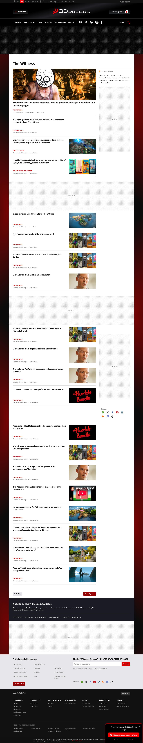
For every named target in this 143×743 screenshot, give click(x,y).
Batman (127, 80)
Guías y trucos (29, 22)
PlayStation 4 (18, 130)
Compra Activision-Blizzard (60, 677)
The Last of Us (18, 150)
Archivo (18, 594)
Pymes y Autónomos (123, 706)
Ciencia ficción (103, 75)
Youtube (117, 412)
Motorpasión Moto (88, 706)
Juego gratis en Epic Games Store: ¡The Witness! (34, 214)
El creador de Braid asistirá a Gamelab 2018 (31, 275)
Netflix (113, 75)
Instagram (122, 412)
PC (54, 664)
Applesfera (17, 709)
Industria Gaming (19, 668)
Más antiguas (89, 594)
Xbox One (37, 668)
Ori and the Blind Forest (22, 171)
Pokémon (116, 78)
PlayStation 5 (29, 617)
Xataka (16, 703)
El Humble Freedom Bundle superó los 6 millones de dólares (38, 389)
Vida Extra (34, 706)
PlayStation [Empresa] (21, 676)
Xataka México (18, 728)
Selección (48, 22)
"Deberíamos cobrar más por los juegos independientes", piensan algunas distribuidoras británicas (37, 528)
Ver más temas (19, 684)
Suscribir (126, 664)
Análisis (18, 22)
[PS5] (86, 22)
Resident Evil (105, 83)
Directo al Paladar (70, 703)
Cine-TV (71, 22)
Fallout (120, 75)
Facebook (112, 412)
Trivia (40, 22)
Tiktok (112, 416)
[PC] (80, 22)
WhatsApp (103, 412)
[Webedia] (19, 693)
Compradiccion (104, 709)
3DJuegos (71, 11)
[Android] (102, 22)
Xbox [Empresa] (76, 617)
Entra (113, 12)
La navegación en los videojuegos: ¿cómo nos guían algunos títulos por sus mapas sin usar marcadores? (38, 141)
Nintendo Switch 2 (105, 78)
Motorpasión (86, 703)
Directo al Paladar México (70, 729)
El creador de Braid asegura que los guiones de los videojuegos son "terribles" (34, 467)
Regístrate (120, 12)
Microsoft (66, 617)
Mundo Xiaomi (18, 715)
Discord (107, 416)
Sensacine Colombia (54, 731)
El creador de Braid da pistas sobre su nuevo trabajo (35, 348)
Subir (124, 693)
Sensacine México (53, 728)
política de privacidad (100, 668)
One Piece (111, 80)
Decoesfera (103, 706)
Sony (35, 676)
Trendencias (103, 703)
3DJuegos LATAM (36, 728)
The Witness (18, 110)
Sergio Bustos (29, 112)
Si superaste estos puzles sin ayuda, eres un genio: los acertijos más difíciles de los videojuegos (54, 104)
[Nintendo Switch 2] (97, 22)
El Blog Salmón (121, 703)
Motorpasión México (88, 728)
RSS (103, 416)
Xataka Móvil (17, 706)
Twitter (107, 412)
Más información (77, 741)
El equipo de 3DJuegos (20, 132)
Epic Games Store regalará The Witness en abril (33, 234)
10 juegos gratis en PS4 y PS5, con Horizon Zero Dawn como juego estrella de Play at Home (38, 120)
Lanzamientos (60, 22)
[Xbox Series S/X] (91, 22)
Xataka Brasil (18, 731)
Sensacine (51, 703)
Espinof (50, 706)
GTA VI (119, 80)
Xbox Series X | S (40, 617)
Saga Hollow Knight (54, 617)
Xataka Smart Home (20, 712)
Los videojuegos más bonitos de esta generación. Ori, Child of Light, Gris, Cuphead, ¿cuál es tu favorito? (39, 161)
